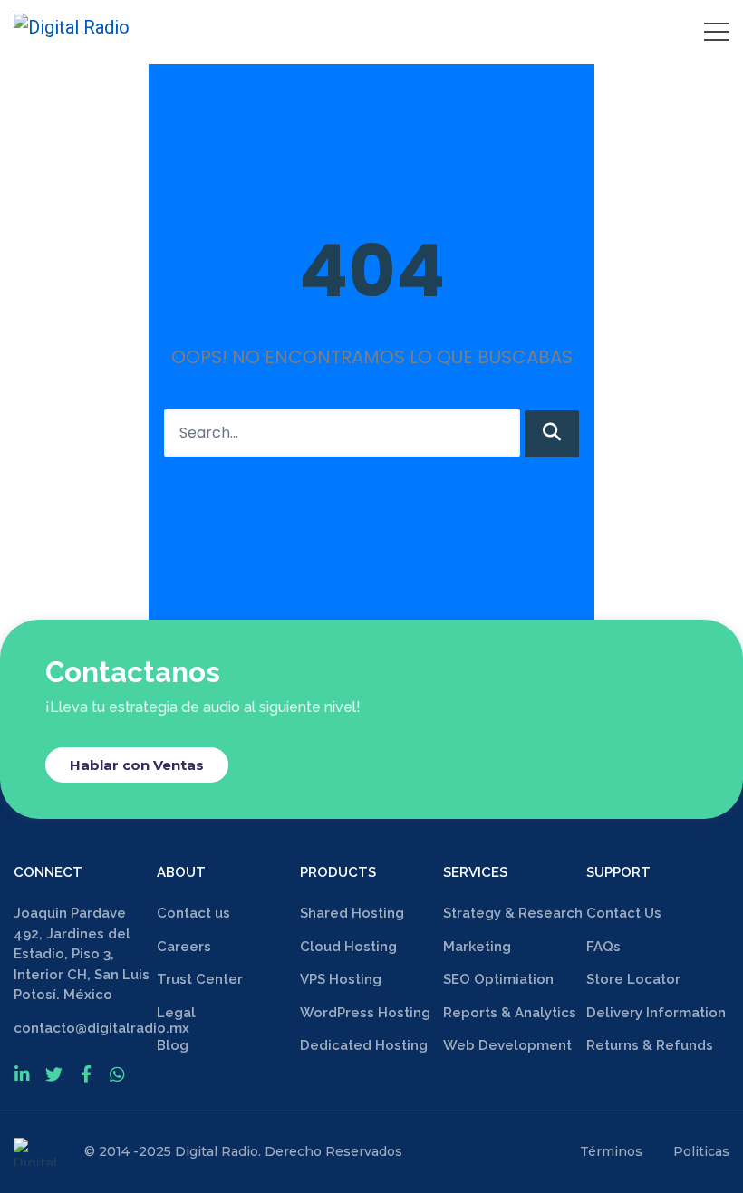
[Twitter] (54, 1073)
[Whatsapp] (117, 1073)
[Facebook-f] (85, 1073)
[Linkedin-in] (22, 1073)
